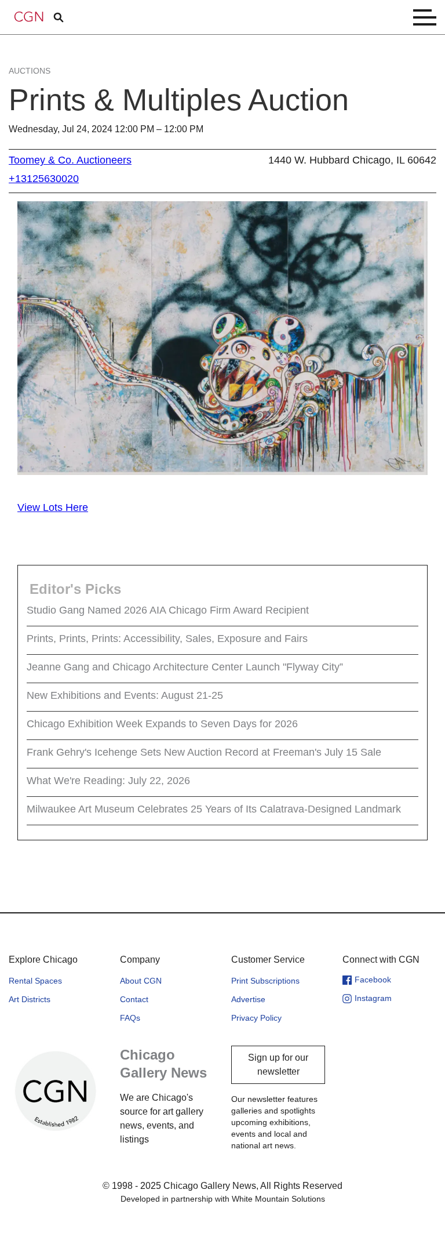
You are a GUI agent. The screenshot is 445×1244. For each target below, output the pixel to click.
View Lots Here (52, 507)
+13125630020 (44, 178)
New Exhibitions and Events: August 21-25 (125, 695)
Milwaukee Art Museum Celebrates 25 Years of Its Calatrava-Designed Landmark (214, 809)
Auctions (29, 70)
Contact (134, 999)
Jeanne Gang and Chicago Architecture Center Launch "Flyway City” (185, 667)
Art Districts (29, 999)
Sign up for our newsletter (278, 1064)
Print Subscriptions (265, 981)
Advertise (248, 999)
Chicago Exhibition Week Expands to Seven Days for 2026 (162, 724)
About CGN (141, 981)
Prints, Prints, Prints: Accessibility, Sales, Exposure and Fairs (167, 638)
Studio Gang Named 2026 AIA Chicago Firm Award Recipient (168, 610)
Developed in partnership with (223, 1198)
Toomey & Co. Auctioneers (70, 160)
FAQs (130, 1018)
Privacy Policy (256, 1018)
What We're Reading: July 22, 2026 (108, 780)
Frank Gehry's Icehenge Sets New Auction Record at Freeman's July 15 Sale (204, 752)
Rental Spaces (35, 981)
